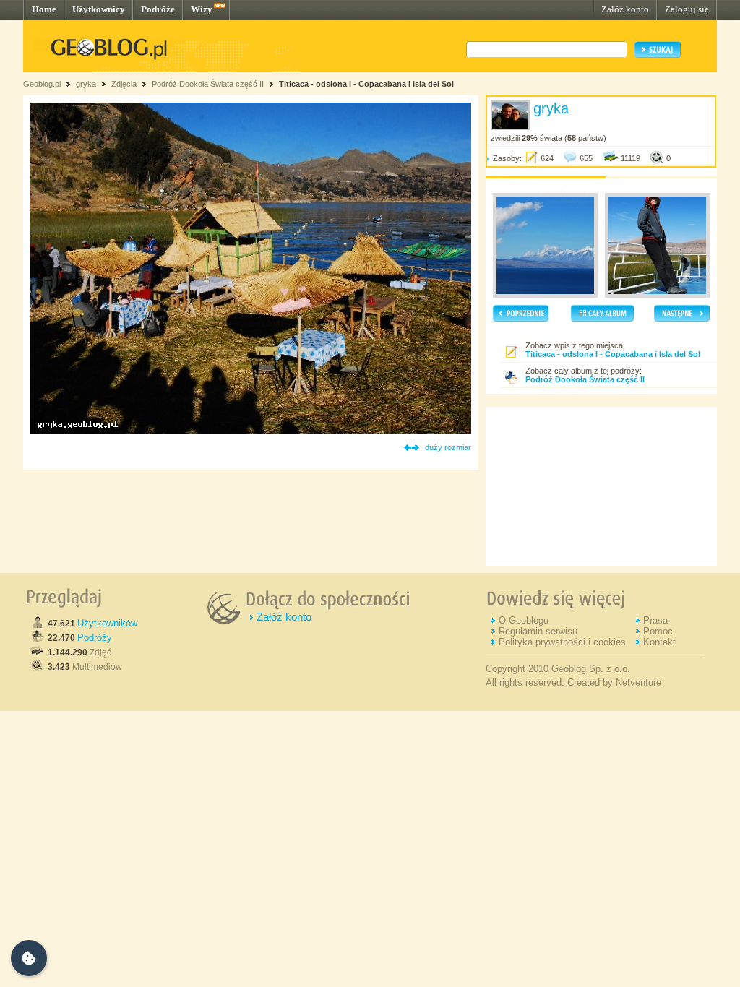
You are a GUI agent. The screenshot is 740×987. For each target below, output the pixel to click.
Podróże (158, 9)
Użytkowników (107, 623)
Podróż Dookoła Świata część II (208, 83)
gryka (86, 83)
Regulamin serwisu (538, 631)
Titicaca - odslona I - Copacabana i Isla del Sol (366, 83)
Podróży (94, 637)
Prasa (655, 620)
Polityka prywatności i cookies (562, 642)
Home (44, 9)
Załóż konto (625, 9)
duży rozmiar (448, 447)
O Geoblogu (523, 620)
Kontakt (659, 642)
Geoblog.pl (42, 83)
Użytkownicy (98, 9)
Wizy (201, 9)
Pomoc (658, 631)
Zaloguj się (687, 9)
